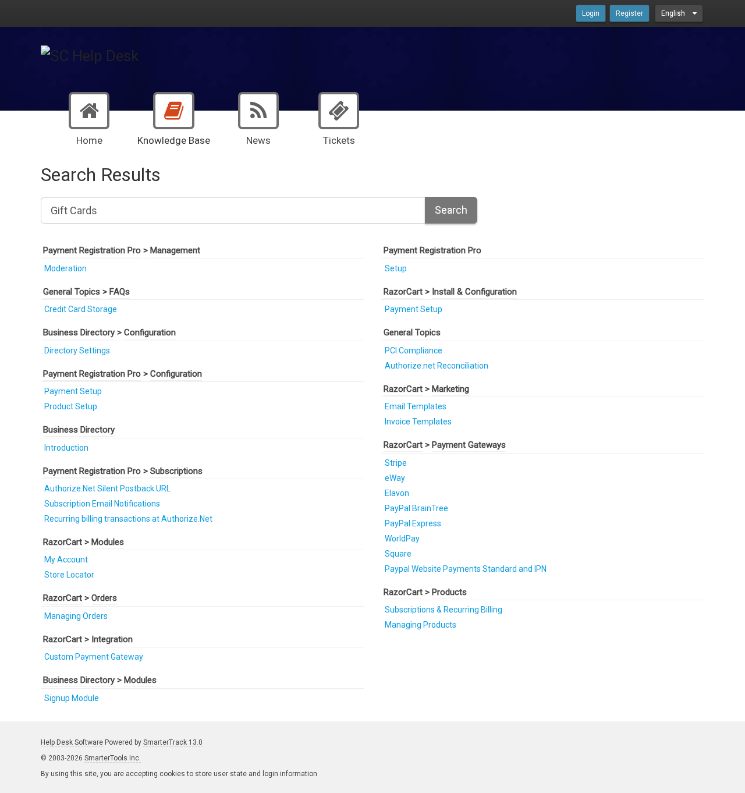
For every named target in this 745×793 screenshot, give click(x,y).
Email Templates (415, 406)
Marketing (450, 389)
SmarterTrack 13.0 (173, 742)
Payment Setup (73, 391)
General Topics (71, 291)
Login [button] (590, 13)
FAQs (119, 291)
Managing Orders (76, 616)
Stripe (396, 463)
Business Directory (79, 332)
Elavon (397, 493)
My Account (66, 559)
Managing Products (420, 624)
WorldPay (402, 538)
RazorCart (62, 542)
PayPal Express (413, 523)
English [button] (674, 13)
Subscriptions (176, 471)
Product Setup (70, 406)
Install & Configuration (474, 291)
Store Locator (69, 574)
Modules (107, 542)
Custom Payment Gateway (93, 656)
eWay (395, 478)
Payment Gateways (469, 445)
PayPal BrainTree (416, 508)
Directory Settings (77, 350)
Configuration (150, 332)
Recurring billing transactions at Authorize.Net (128, 518)
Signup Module (71, 698)
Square (398, 553)
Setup (396, 268)
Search (451, 210)
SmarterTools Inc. (112, 758)
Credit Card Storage (80, 309)
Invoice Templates (418, 421)
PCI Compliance (413, 350)
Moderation (65, 268)
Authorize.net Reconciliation (436, 365)
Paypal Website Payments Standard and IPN (466, 568)
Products (449, 592)
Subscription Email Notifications (102, 503)
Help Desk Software (72, 742)
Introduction (66, 447)
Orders (104, 598)
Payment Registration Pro (92, 250)
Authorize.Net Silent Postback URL (107, 488)
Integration (112, 639)
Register (629, 13)
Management (175, 250)
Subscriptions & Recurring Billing (443, 609)
